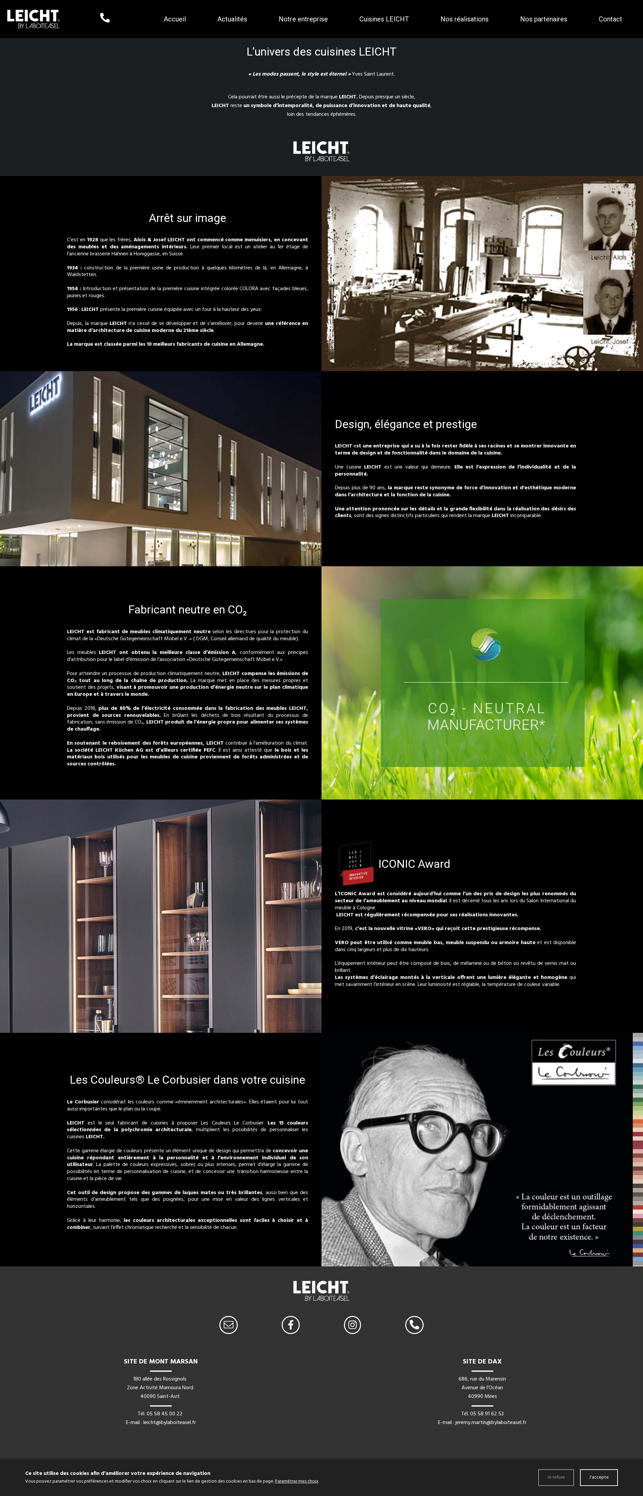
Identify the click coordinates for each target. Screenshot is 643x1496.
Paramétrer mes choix (296, 1481)
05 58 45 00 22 (165, 1414)
